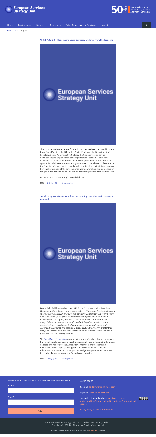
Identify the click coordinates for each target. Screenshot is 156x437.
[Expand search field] (146, 25)
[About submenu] (109, 25)
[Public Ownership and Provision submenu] (96, 25)
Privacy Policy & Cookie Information (96, 409)
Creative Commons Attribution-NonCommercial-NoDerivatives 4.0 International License (107, 401)
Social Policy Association (55, 339)
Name (11, 385)
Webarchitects (93, 430)
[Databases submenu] (60, 25)
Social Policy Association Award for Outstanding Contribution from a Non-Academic (76, 197)
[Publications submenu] (30, 25)
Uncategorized (67, 183)
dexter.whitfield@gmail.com (102, 386)
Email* (11, 397)
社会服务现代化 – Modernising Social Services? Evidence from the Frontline (76, 39)
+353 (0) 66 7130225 (99, 392)
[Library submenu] (44, 25)
